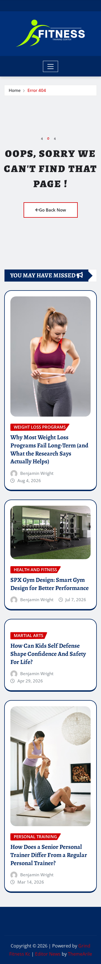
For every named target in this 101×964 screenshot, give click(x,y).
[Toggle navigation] (50, 66)
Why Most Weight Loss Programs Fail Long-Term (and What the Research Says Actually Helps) (49, 449)
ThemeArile (80, 954)
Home (15, 90)
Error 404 (36, 90)
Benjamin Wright (37, 473)
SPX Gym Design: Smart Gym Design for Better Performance (49, 584)
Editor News (48, 954)
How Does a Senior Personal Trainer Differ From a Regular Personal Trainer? (48, 855)
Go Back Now (52, 210)
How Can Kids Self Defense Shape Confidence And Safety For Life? (48, 654)
